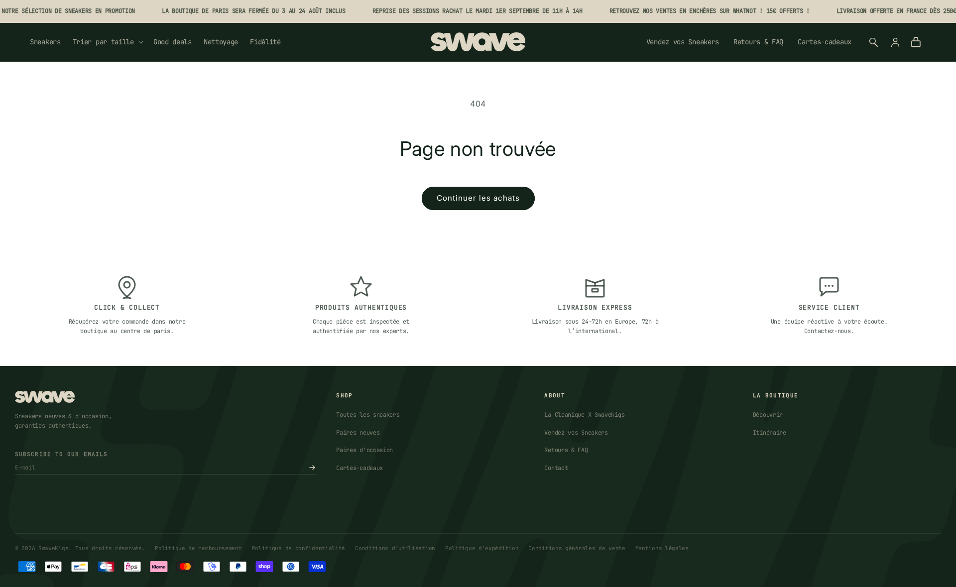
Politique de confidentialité (299, 548)
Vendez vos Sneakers (682, 41)
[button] (107, 41)
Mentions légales (662, 548)
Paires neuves (357, 433)
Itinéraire (769, 433)
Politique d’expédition (481, 548)
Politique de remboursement (198, 548)
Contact (556, 468)
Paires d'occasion (364, 450)
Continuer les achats (478, 198)
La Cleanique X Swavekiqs (584, 415)
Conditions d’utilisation (395, 548)
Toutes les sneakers (367, 415)
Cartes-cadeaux (824, 41)
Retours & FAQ (758, 41)
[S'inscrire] (312, 467)
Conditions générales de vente (576, 548)
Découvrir (768, 415)
